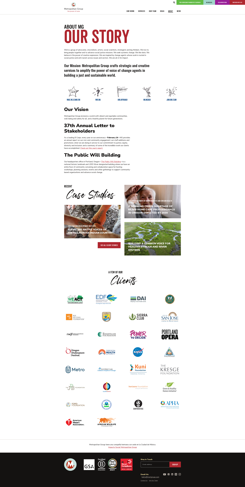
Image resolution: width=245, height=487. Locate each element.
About (170, 11)
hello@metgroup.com (150, 477)
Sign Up (175, 464)
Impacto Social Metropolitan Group (122, 447)
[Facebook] (169, 474)
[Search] (174, 2)
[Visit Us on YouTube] (164, 474)
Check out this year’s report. (91, 148)
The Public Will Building (111, 161)
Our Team (152, 11)
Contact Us (144, 480)
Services (141, 11)
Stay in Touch (146, 459)
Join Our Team (153, 480)
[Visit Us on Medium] (176, 474)
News (179, 11)
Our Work (130, 11)
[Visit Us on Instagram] (180, 474)
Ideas (162, 11)
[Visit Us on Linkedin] (172, 474)
